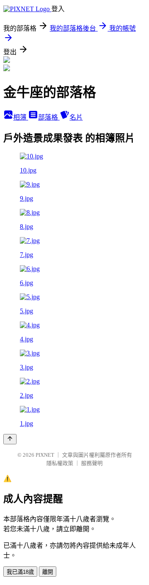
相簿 (20, 117)
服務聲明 (92, 463)
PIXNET (45, 455)
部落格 (49, 117)
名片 (76, 117)
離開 (47, 572)
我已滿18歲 (20, 572)
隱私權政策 (59, 463)
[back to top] (10, 439)
